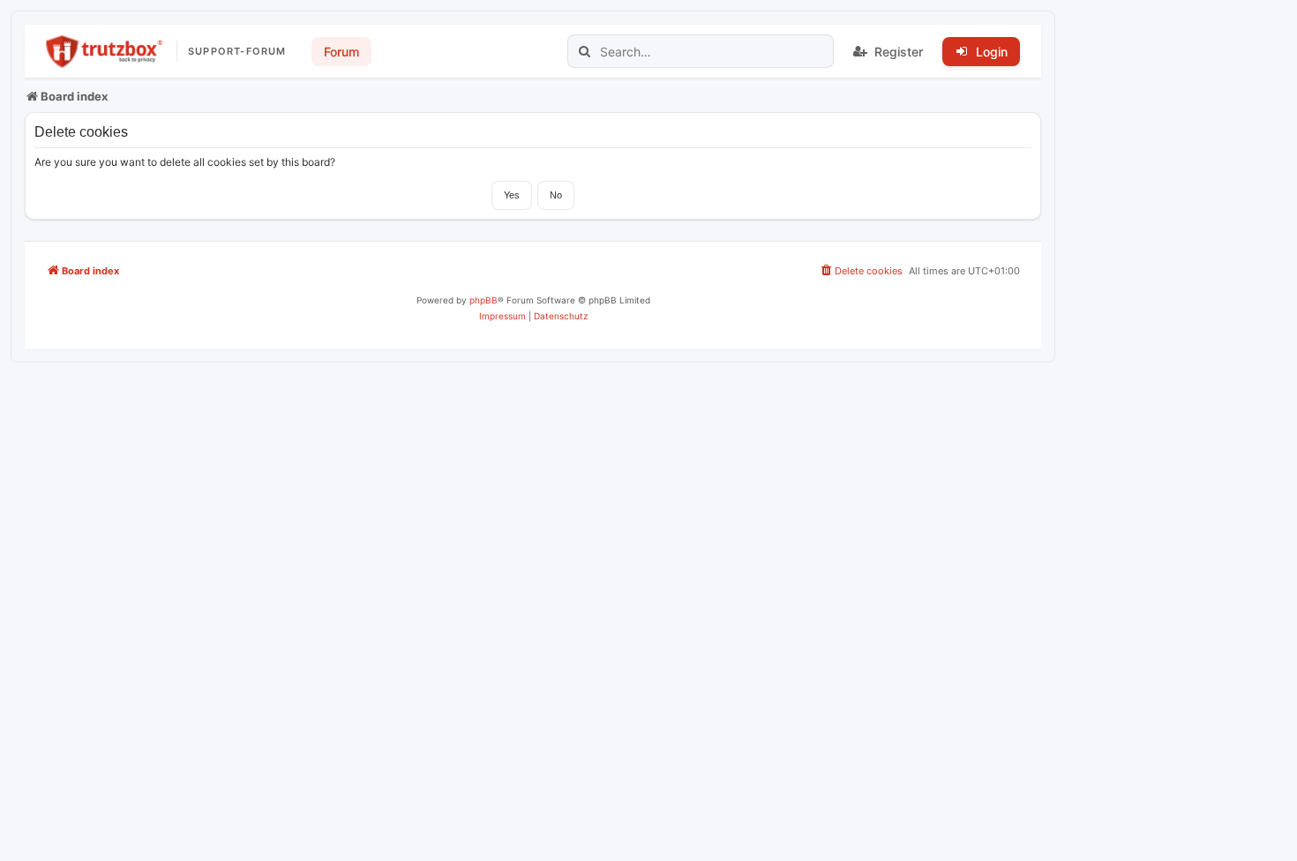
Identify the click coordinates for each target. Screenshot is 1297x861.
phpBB (483, 300)
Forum (341, 51)
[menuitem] (861, 270)
